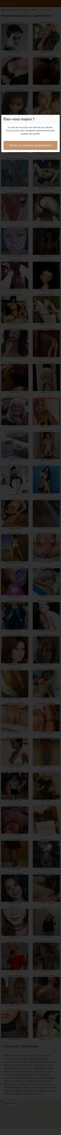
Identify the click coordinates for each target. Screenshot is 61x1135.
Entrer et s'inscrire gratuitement (30, 145)
